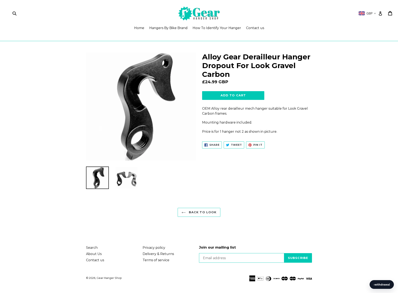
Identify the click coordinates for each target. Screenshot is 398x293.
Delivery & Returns (158, 254)
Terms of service (156, 260)
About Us (94, 254)
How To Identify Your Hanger (217, 28)
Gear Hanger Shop (109, 278)
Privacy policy (154, 248)
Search (92, 248)
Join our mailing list (217, 247)
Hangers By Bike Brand (168, 28)
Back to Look (202, 212)
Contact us (255, 28)
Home (139, 28)
